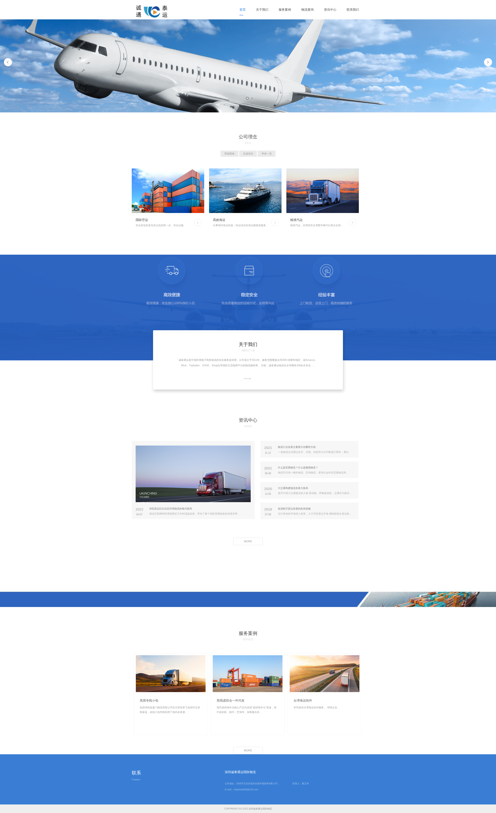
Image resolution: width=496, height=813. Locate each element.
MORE (247, 379)
